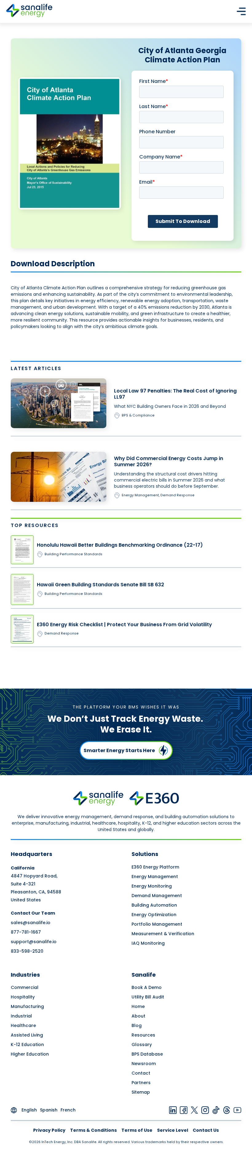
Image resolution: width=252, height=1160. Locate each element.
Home (138, 1006)
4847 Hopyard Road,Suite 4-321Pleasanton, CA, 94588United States (36, 884)
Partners (141, 1083)
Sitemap (141, 1092)
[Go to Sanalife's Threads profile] (226, 1110)
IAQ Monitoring (148, 943)
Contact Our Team (33, 913)
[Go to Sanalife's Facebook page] (183, 1110)
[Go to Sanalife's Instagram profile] (205, 1110)
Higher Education (30, 1054)
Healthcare (23, 1025)
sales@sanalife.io (30, 923)
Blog (137, 1025)
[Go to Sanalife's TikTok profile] (216, 1110)
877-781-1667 (26, 932)
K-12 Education (27, 1044)
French (68, 1110)
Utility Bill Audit (148, 997)
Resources (143, 1035)
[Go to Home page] (29, 11)
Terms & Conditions (93, 1130)
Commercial (24, 987)
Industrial (21, 1016)
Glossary (142, 1044)
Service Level (172, 1130)
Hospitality (23, 997)
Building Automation (154, 905)
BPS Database (147, 1054)
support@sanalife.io (34, 942)
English (29, 1110)
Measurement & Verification (163, 934)
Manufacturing (27, 1006)
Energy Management (155, 876)
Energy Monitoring (152, 886)
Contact (141, 1073)
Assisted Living (27, 1035)
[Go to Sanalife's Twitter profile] (194, 1110)
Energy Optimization (154, 915)
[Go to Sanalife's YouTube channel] (237, 1110)
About (138, 1016)
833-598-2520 (27, 951)
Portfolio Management (157, 924)
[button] (241, 11)
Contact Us (206, 1130)
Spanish (48, 1110)
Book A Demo (147, 987)
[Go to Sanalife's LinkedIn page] (173, 1110)
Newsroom (144, 1063)
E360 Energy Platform (155, 867)
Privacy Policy (49, 1130)
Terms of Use (136, 1130)
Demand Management (157, 895)
